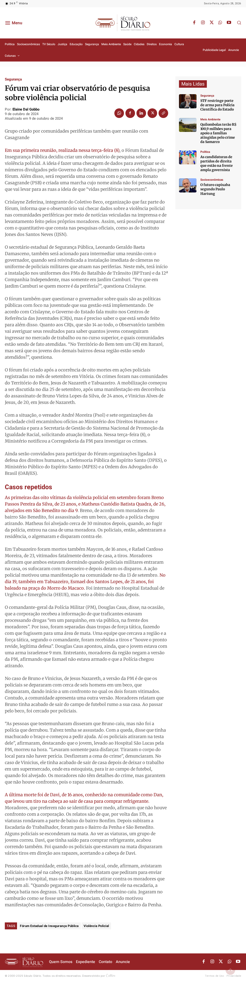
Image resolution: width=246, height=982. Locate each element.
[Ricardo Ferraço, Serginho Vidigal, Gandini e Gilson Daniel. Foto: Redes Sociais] (188, 157)
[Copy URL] (163, 113)
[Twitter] (211, 23)
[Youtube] (229, 23)
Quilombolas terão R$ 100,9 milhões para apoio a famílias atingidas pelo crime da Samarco (218, 133)
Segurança (13, 79)
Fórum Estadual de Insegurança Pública (49, 926)
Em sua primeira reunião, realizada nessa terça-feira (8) (62, 150)
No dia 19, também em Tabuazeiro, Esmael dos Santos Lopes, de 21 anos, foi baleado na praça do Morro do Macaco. (85, 581)
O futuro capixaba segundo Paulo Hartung (215, 189)
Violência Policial (96, 926)
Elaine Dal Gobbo (25, 109)
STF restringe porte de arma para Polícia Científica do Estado (217, 105)
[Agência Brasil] (188, 101)
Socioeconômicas (211, 179)
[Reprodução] (188, 185)
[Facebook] (194, 23)
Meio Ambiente (210, 119)
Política (205, 151)
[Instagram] (203, 23)
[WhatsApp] (220, 23)
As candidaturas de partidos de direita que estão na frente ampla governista (216, 163)
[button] (239, 22)
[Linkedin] (141, 113)
